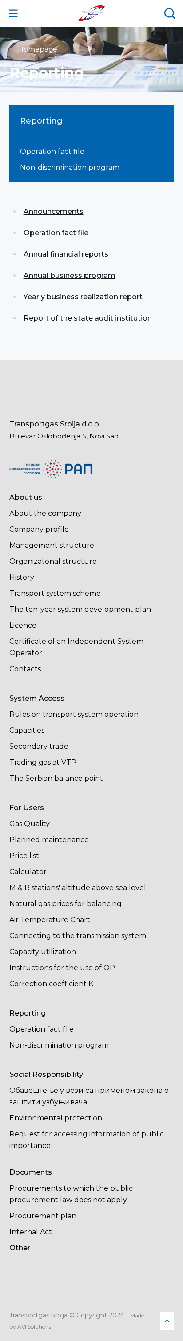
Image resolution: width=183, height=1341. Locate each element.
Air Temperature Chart (49, 919)
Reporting (27, 1013)
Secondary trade (38, 746)
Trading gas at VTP (42, 762)
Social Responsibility (46, 1074)
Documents (30, 1172)
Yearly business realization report (83, 297)
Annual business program (69, 275)
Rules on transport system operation (74, 714)
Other (19, 1248)
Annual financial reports (66, 254)
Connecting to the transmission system (77, 935)
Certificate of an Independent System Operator (76, 647)
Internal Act (30, 1232)
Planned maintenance (49, 839)
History (21, 577)
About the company (45, 513)
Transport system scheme (55, 593)
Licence (22, 625)
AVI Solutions (34, 1326)
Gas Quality (29, 823)
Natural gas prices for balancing (65, 903)
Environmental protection (55, 1118)
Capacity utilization (42, 952)
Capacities (26, 730)
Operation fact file (52, 152)
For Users (26, 807)
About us (25, 497)
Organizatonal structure (53, 561)
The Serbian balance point (56, 778)
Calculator (28, 871)
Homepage (37, 49)
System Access (36, 698)
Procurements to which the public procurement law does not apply (71, 1194)
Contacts (25, 669)
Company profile (39, 529)
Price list (24, 855)
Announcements (54, 211)
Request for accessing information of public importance (86, 1140)
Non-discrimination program (69, 168)
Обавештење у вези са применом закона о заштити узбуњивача (89, 1096)
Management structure (51, 545)
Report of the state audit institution (88, 318)
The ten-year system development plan (80, 609)
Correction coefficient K (51, 984)
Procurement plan (42, 1216)
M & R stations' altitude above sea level (77, 887)
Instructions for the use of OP (62, 968)
